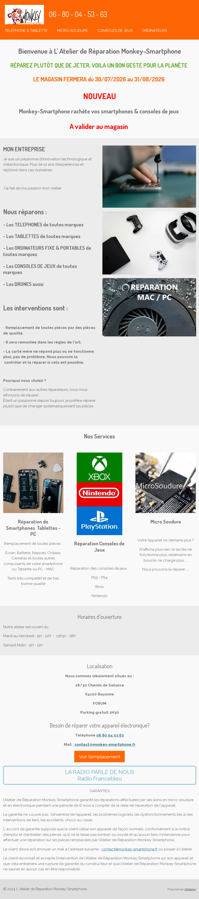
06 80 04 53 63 (110, 735)
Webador (190, 889)
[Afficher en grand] (149, 177)
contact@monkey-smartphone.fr (105, 744)
